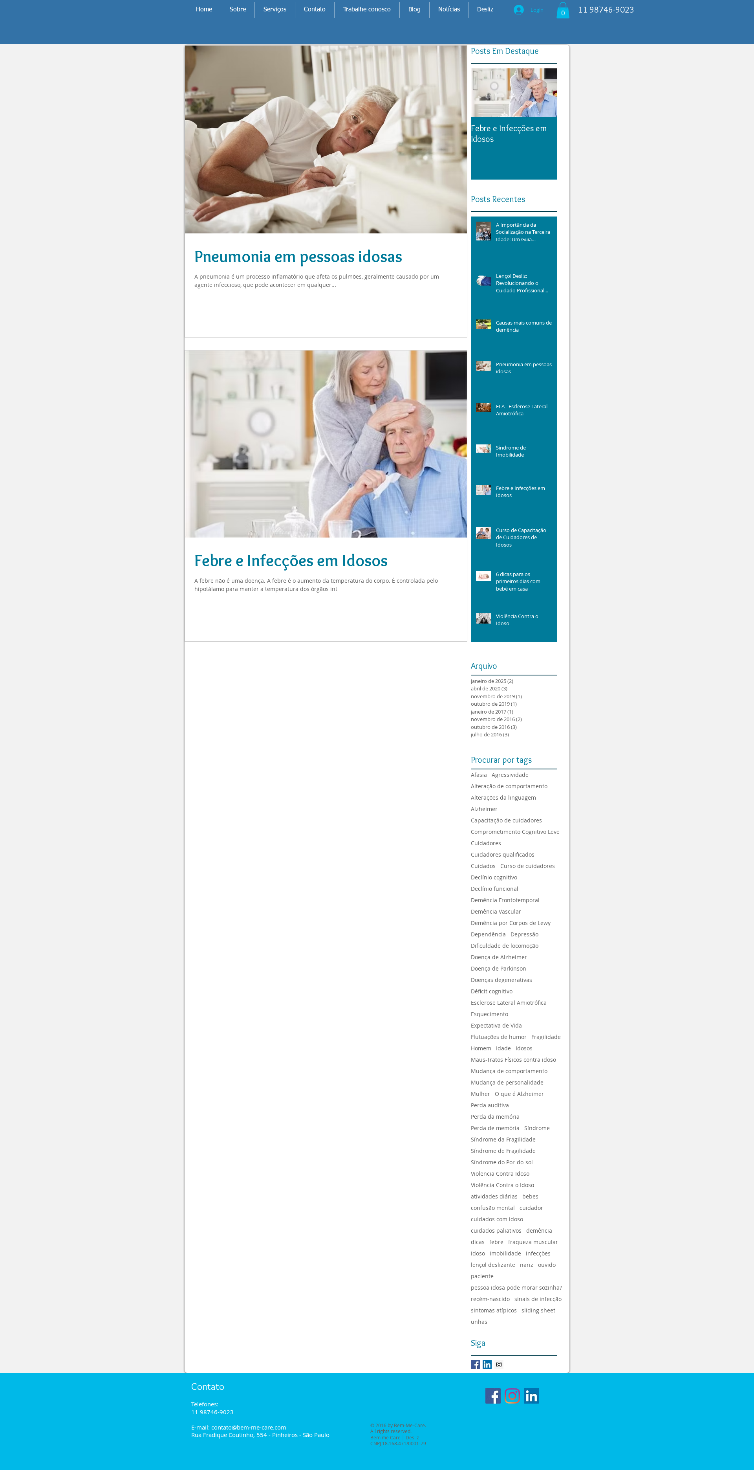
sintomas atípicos (494, 1310)
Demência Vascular (496, 911)
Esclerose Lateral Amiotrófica (509, 1002)
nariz (526, 1264)
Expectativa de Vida (496, 1025)
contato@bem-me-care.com (248, 1427)
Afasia (479, 774)
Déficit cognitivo (491, 991)
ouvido (547, 1264)
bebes (530, 1196)
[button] (563, 10)
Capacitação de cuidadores (506, 820)
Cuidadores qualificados (502, 854)
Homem (481, 1048)
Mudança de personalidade (507, 1082)
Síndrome (537, 1128)
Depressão (524, 934)
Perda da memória (495, 1116)
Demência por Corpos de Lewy (511, 922)
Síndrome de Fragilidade (503, 1150)
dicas (478, 1242)
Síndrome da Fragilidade (503, 1139)
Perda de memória (495, 1128)
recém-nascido (490, 1299)
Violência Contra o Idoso (502, 1185)
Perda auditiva (490, 1105)
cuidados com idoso (497, 1219)
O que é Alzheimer (519, 1093)
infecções (538, 1253)
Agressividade (510, 774)
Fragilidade (546, 1036)
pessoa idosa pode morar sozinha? (516, 1287)
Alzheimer (484, 809)
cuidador (531, 1207)
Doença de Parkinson (498, 968)
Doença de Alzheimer (499, 957)
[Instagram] (512, 1396)
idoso (478, 1253)
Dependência (488, 934)
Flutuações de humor (499, 1036)
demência (539, 1230)
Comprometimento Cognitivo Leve (515, 831)
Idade (503, 1048)
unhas (479, 1321)
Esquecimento (489, 1014)
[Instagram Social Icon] (498, 1364)
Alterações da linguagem (503, 797)
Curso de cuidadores (527, 866)
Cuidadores (486, 843)
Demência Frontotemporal (505, 900)
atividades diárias (494, 1196)
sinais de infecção (538, 1299)
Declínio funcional (494, 888)
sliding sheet (538, 1310)
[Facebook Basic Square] (475, 1364)
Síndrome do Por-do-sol (502, 1162)
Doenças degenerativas (501, 979)
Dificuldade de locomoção (504, 945)
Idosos (524, 1048)
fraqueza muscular (533, 1242)
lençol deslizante (493, 1264)
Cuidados (483, 866)
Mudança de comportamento (509, 1071)
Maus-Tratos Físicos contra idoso (513, 1059)
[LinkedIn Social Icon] (487, 1364)
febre (496, 1242)
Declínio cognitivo (494, 877)
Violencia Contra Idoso (500, 1173)
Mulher (480, 1093)
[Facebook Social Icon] (493, 1396)
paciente (482, 1276)
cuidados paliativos (496, 1230)
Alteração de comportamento (509, 786)
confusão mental (493, 1207)
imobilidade (505, 1253)
